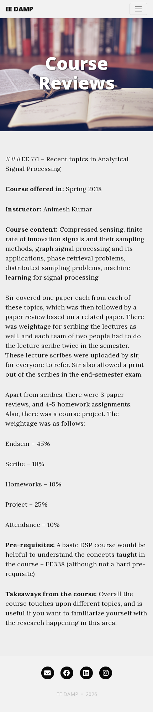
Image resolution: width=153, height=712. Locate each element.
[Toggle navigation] (138, 9)
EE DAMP (19, 9)
